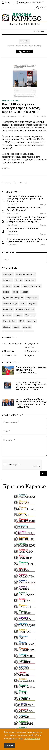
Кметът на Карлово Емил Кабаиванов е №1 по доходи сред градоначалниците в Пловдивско (31, 403)
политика (30, 280)
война (6, 292)
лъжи (16, 327)
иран (15, 292)
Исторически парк (25, 274)
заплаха (27, 327)
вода (23, 303)
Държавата (33, 351)
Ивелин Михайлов (31, 286)
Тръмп (25, 292)
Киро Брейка (9, 321)
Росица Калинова (9, 117)
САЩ (21, 321)
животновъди (10, 303)
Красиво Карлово (10, 100)
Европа (32, 303)
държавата (32, 297)
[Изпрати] (43, 473)
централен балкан (25, 309)
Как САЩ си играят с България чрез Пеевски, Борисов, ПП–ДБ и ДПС (21, 108)
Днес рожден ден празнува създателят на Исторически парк (31, 370)
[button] (38, 31)
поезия (18, 315)
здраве (18, 280)
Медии (6, 327)
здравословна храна (13, 297)
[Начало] (20, 51)
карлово (7, 280)
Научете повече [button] (32, 739)
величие (32, 321)
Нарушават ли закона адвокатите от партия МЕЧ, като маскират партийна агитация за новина (31, 386)
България (8, 274)
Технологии (10, 355)
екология (7, 309)
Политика (9, 351)
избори (6, 286)
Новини (27, 51)
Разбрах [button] (9, 745)
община (7, 315)
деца (16, 286)
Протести (30, 315)
